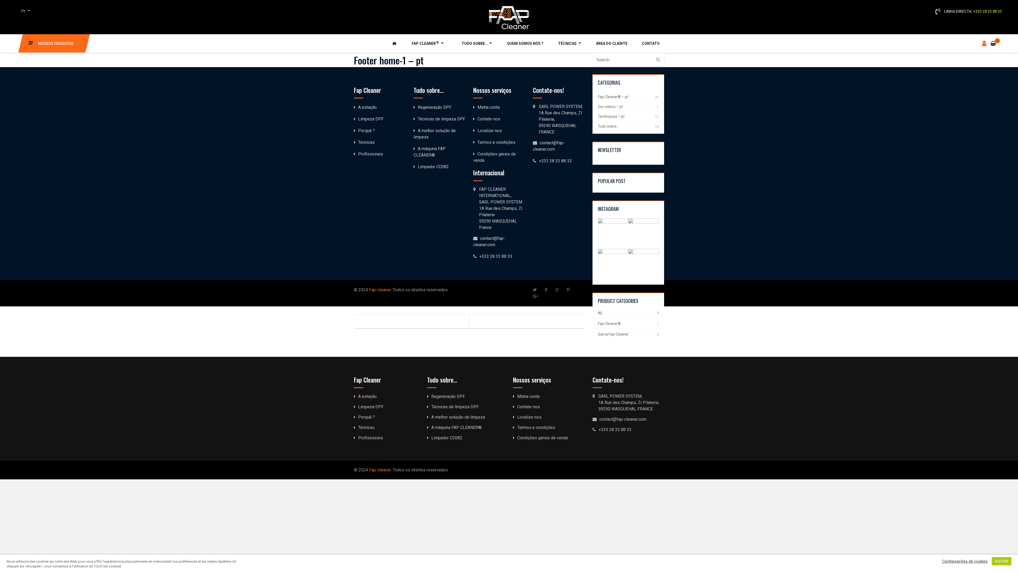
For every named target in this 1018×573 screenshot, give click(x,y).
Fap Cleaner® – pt (613, 97)
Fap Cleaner (425, 43)
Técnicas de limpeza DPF (441, 118)
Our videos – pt (610, 107)
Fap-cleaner (380, 289)
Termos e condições (496, 142)
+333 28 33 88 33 (555, 160)
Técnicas (567, 43)
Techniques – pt (611, 116)
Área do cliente (612, 43)
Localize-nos (489, 130)
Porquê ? (366, 130)
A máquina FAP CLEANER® (456, 427)
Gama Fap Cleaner (613, 334)
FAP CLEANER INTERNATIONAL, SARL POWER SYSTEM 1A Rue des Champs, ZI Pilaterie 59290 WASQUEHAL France (501, 208)
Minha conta (488, 107)
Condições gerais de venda (542, 437)
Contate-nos (488, 118)
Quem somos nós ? (525, 43)
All (600, 313)
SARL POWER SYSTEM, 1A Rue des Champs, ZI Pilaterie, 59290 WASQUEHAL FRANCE (561, 119)
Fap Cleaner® (609, 324)
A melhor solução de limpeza (458, 417)
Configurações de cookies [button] (965, 561)
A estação (367, 107)
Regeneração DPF (434, 107)
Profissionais (370, 154)
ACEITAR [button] (1001, 561)
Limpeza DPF (371, 118)
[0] (993, 40)
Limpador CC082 (433, 166)
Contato (651, 43)
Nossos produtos (55, 43)
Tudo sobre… (475, 43)
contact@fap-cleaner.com (622, 419)
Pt (23, 11)
